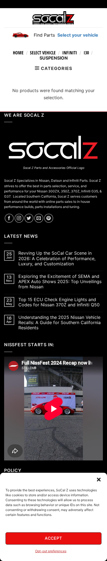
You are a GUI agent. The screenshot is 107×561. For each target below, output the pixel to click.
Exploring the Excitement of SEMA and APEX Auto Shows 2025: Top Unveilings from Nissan (60, 281)
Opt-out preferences (50, 551)
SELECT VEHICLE (43, 53)
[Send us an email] (38, 218)
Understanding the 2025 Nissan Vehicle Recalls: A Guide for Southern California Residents (59, 322)
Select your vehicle (77, 35)
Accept (53, 538)
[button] (99, 479)
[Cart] (99, 18)
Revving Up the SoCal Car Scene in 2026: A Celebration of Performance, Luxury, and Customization (56, 258)
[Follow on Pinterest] (48, 218)
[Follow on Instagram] (19, 218)
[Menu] (7, 18)
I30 (86, 53)
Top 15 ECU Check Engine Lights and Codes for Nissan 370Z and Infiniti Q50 (59, 302)
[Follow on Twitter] (28, 218)
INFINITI (69, 53)
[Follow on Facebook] (9, 218)
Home (18, 53)
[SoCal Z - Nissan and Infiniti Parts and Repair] (53, 18)
